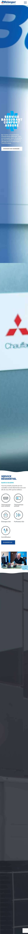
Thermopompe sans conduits (5, 505)
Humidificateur (6, 537)
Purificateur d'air (19, 522)
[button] (13, 567)
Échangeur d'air (6, 522)
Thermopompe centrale (18, 505)
